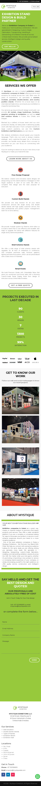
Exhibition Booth (9, 728)
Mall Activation (8, 722)
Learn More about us (20, 151)
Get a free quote (20, 278)
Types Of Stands (9, 726)
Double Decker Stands (11, 724)
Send (34, 652)
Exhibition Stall (8, 730)
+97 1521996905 (24, 1)
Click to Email (35, 1)
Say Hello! (10, 46)
